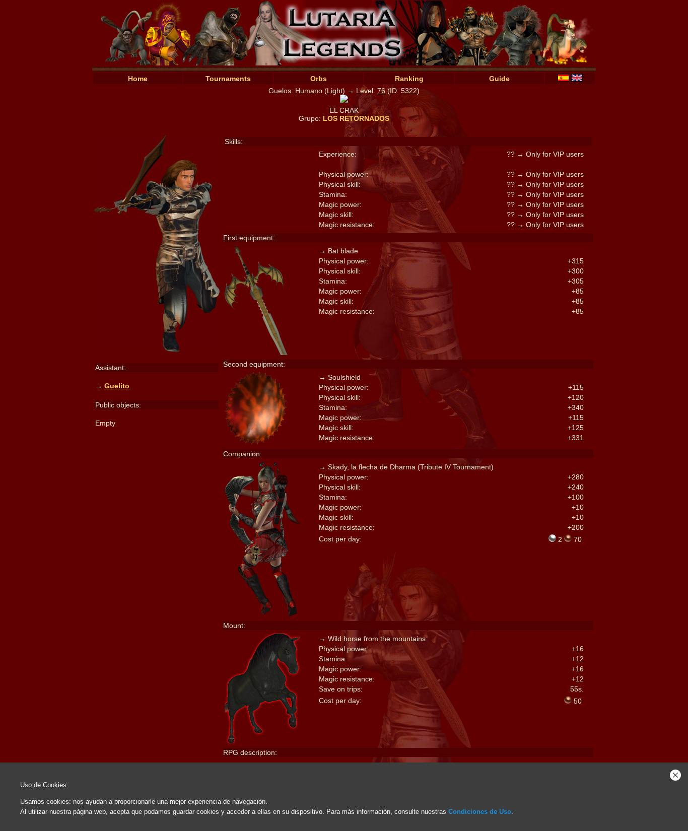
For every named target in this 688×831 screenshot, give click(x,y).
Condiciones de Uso (479, 811)
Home (138, 79)
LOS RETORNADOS (356, 118)
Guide (499, 79)
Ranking (409, 79)
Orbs (318, 79)
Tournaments (228, 79)
